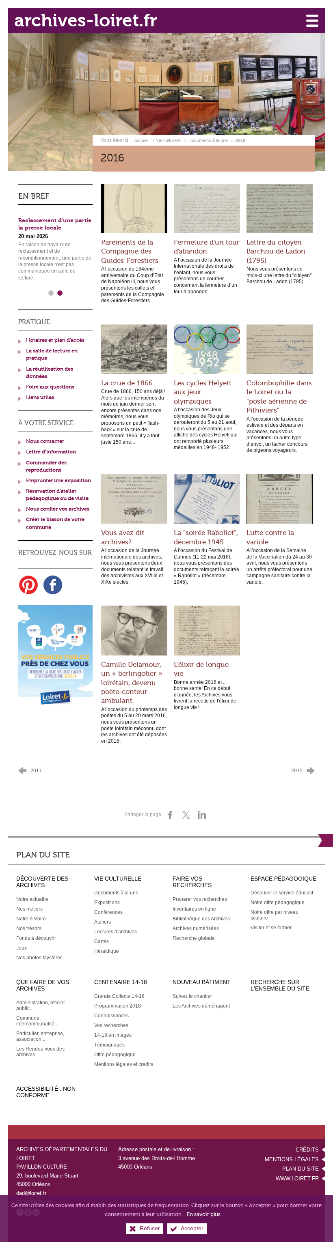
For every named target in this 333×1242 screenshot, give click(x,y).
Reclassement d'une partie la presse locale (54, 224)
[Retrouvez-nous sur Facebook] (53, 585)
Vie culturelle (168, 140)
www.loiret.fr (297, 1178)
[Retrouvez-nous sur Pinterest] (28, 585)
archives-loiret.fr (85, 20)
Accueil (141, 140)
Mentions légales (292, 1159)
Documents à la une (208, 140)
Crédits (307, 1150)
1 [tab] (51, 293)
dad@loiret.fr (31, 1193)
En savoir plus (204, 1214)
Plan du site (300, 1169)
